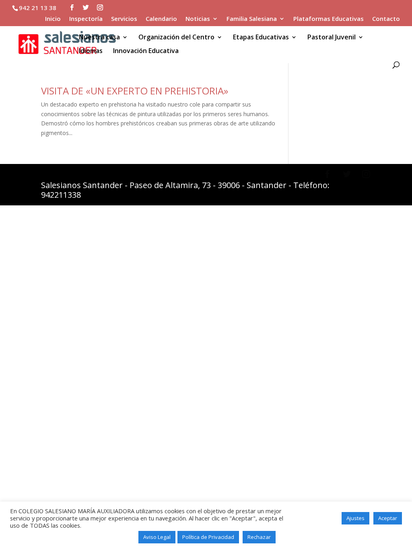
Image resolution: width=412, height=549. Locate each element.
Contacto (386, 19)
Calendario (161, 19)
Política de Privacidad (208, 537)
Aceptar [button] (387, 518)
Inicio (53, 19)
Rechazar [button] (259, 537)
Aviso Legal (157, 537)
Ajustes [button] (355, 518)
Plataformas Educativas (328, 19)
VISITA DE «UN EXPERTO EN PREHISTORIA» (134, 90)
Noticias (197, 19)
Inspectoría (86, 19)
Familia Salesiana (252, 19)
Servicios (124, 19)
